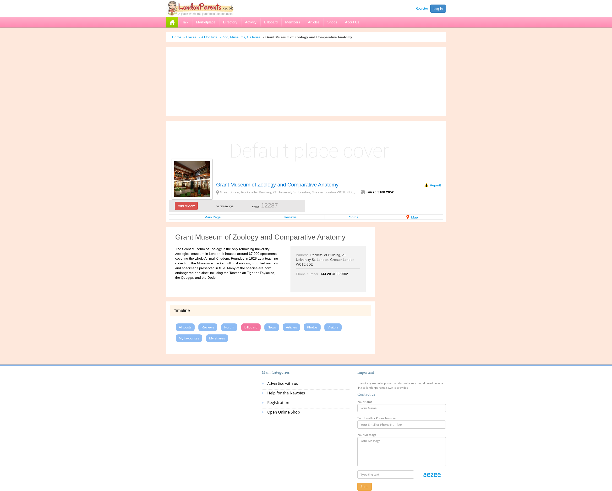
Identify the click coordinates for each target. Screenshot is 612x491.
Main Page (212, 217)
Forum (229, 327)
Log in (438, 9)
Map (414, 217)
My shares (217, 338)
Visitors (333, 327)
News (272, 327)
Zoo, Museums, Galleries (241, 37)
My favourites (189, 338)
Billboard (250, 327)
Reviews (290, 217)
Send (365, 486)
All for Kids (209, 37)
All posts (185, 327)
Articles (291, 327)
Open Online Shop (283, 412)
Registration (278, 402)
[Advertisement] (306, 81)
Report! (435, 185)
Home (176, 37)
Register (421, 8)
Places (191, 37)
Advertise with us (282, 383)
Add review (186, 206)
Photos (353, 217)
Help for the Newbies (286, 393)
